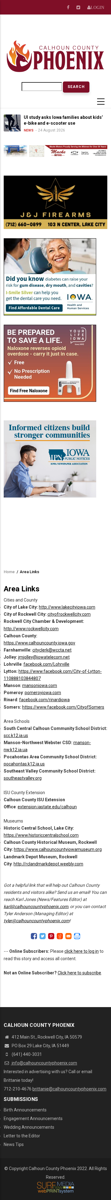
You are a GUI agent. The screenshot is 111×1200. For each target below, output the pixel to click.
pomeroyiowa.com (43, 692)
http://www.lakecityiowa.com (67, 607)
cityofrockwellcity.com (69, 614)
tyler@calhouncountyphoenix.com (36, 920)
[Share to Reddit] (60, 936)
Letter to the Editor (22, 1135)
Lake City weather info (93, 30)
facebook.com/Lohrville (46, 664)
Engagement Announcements (33, 1118)
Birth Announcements (25, 1109)
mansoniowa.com (39, 685)
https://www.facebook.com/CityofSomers (63, 707)
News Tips (14, 1144)
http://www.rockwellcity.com (31, 628)
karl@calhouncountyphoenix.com (36, 906)
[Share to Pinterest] (51, 936)
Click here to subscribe (79, 972)
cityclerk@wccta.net (52, 650)
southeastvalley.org (23, 778)
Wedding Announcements (29, 1127)
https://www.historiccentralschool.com (41, 835)
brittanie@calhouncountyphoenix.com (69, 1088)
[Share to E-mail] (68, 936)
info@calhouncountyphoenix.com (44, 1062)
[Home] (55, 55)
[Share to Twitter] (42, 936)
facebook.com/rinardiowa (44, 699)
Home (9, 571)
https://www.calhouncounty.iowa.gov (39, 642)
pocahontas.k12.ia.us (24, 763)
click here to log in (81, 951)
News (21, 130)
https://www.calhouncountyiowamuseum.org (58, 849)
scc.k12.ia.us (16, 735)
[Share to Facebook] (34, 936)
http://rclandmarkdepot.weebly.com (48, 863)
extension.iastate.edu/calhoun (47, 806)
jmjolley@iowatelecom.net (44, 657)
